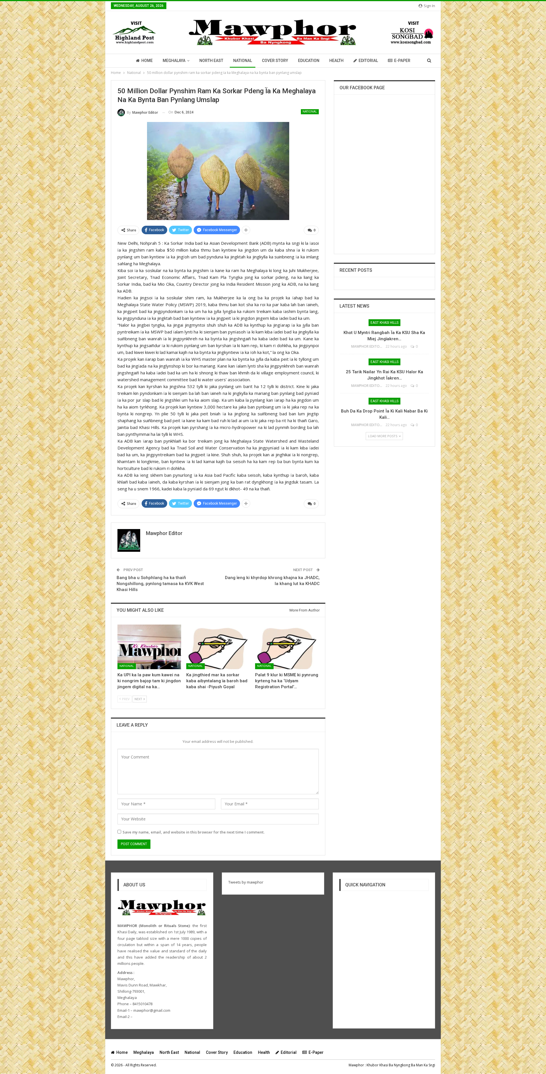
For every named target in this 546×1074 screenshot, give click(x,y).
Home (147, 60)
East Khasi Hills (384, 323)
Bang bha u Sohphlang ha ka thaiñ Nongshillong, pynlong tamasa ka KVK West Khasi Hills (160, 583)
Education (308, 60)
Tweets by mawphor (245, 882)
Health (336, 60)
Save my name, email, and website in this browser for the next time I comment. (193, 832)
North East (211, 60)
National (242, 60)
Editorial (368, 60)
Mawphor (356, 1065)
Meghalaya (174, 60)
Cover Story (275, 60)
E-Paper (402, 60)
